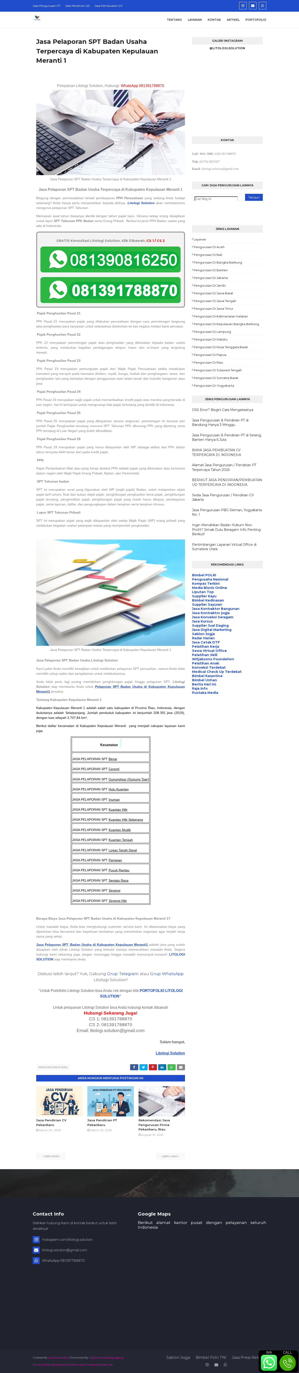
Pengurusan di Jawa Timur (213, 308)
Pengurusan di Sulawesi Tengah (218, 370)
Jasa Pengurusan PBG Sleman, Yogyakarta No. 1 (227, 512)
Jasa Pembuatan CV (108, 5)
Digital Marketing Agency (106, 1357)
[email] (252, 5)
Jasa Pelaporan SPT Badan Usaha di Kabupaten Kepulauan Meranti (91, 944)
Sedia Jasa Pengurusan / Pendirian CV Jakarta (223, 497)
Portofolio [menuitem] (256, 19)
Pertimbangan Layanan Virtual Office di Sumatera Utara (224, 546)
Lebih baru (52, 1156)
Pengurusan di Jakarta (211, 278)
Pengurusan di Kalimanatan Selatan (221, 316)
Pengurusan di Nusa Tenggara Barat (221, 347)
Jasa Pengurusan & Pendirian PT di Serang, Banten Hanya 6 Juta (227, 437)
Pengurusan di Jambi (210, 285)
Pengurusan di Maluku (211, 339)
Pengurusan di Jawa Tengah (215, 301)
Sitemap (107, 1364)
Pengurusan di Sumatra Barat (216, 378)
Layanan (200, 239)
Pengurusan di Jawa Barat (213, 293)
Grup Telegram (123, 973)
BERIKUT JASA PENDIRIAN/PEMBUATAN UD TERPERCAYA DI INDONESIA (227, 482)
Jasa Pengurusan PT (47, 5)
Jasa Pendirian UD (77, 5)
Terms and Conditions (85, 1364)
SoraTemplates (58, 1357)
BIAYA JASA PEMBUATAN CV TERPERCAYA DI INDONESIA (216, 452)
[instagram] (243, 5)
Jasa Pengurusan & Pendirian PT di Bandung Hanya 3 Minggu (220, 422)
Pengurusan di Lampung (212, 332)
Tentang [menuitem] (174, 19)
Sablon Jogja (178, 1357)
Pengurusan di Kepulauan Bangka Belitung (226, 324)
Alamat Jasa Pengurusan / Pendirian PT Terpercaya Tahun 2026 (224, 467)
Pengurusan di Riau (53, 1067)
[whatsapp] (262, 5)
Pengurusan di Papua (210, 355)
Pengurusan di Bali (208, 255)
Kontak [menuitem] (214, 19)
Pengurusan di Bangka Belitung (218, 262)
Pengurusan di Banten (211, 270)
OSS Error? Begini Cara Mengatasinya (222, 410)
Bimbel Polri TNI (211, 1357)
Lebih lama (169, 1156)
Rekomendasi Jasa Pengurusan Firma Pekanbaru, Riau (154, 1124)
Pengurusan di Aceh (209, 247)
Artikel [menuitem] (233, 19)
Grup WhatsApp (167, 973)
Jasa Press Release (249, 1357)
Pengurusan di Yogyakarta (214, 385)
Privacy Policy (42, 1364)
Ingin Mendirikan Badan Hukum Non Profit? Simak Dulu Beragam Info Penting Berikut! (226, 529)
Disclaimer (61, 1364)
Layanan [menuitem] (195, 19)
